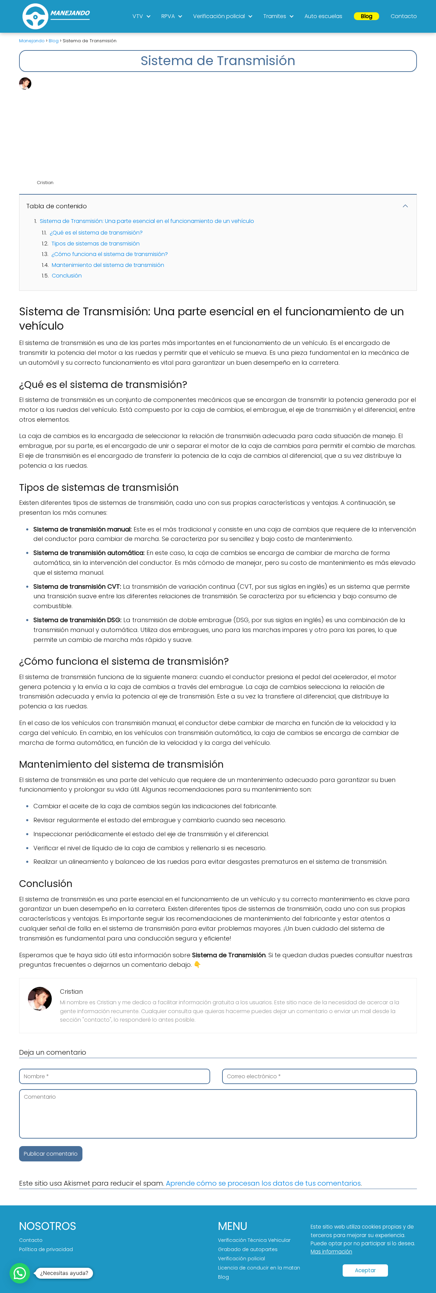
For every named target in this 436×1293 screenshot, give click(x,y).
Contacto (404, 16)
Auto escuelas (323, 16)
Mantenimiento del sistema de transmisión (108, 265)
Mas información (331, 1251)
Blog (366, 16)
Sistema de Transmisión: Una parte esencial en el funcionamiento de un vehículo (147, 221)
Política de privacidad (46, 1249)
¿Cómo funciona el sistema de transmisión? (109, 254)
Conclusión (67, 276)
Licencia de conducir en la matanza (262, 1267)
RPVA (168, 16)
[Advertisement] (226, 128)
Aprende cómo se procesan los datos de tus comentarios (263, 1183)
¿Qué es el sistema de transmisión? (96, 233)
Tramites (274, 16)
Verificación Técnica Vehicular (254, 1240)
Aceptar (365, 1270)
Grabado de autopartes (248, 1249)
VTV (138, 16)
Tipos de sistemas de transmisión (95, 243)
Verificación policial (219, 16)
